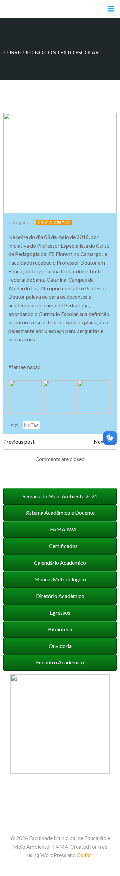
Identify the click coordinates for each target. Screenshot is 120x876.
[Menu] (111, 9)
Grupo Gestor (54, 222)
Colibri (85, 855)
